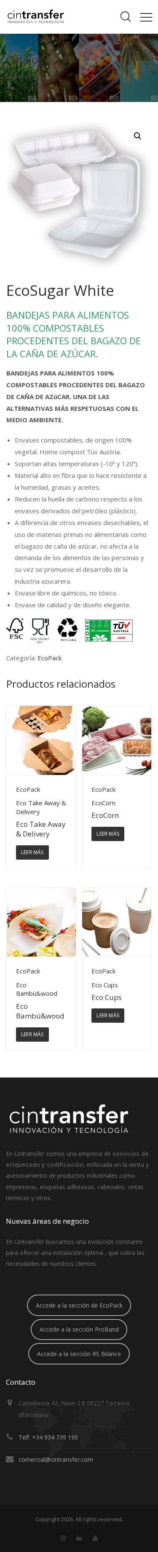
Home (15, 76)
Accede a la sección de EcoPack (79, 1305)
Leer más (32, 852)
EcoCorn (105, 815)
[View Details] (41, 740)
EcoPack (49, 658)
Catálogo (47, 76)
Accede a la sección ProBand (79, 1329)
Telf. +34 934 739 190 (48, 1437)
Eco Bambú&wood (40, 1011)
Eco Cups (106, 997)
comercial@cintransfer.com (56, 1460)
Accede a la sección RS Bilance (79, 1354)
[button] (137, 136)
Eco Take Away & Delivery (41, 829)
